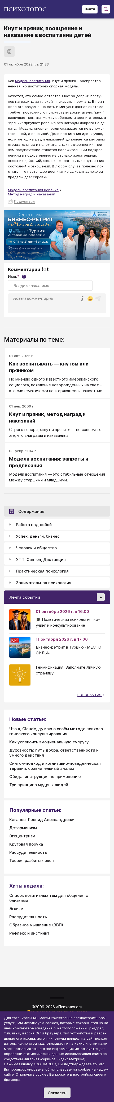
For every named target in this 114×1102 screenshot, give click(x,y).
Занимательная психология (43, 582)
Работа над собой (34, 524)
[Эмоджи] (90, 299)
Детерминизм (23, 827)
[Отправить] (98, 298)
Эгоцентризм (22, 835)
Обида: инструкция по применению (45, 776)
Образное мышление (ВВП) (36, 924)
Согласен (57, 1092)
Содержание (31, 511)
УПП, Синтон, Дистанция (41, 559)
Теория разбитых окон (31, 860)
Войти (90, 9)
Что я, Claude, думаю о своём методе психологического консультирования (57, 731)
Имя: (16, 276)
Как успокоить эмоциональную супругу (49, 741)
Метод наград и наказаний (31, 194)
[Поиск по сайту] (106, 9)
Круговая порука (26, 844)
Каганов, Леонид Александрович (42, 819)
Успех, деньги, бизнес (38, 536)
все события (89, 695)
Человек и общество (36, 547)
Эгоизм (16, 908)
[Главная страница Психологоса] (27, 9)
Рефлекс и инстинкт (29, 933)
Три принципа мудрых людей (38, 784)
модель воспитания (32, 81)
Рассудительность (28, 852)
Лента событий (24, 597)
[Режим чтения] (9, 51)
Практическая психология (42, 571)
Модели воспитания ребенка (33, 190)
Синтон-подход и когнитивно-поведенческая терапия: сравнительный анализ (55, 766)
